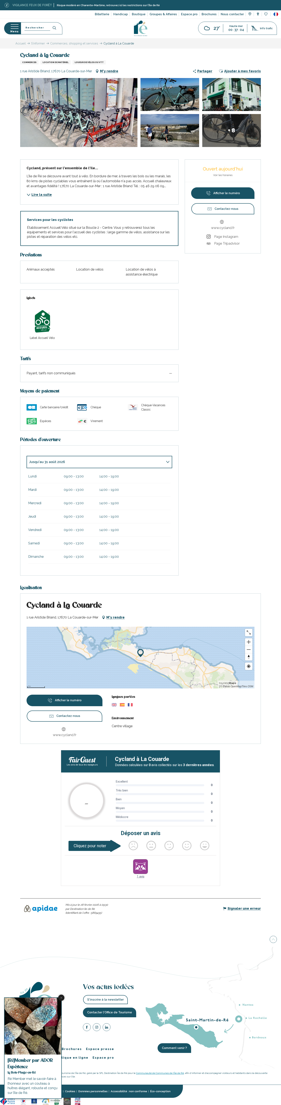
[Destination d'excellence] (23, 1101)
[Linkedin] (106, 1028)
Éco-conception (160, 1091)
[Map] (250, 14)
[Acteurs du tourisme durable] (102, 1101)
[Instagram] (97, 1028)
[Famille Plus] (46, 1101)
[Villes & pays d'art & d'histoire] (77, 1101)
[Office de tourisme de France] (8, 1101)
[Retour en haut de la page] (273, 940)
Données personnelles (93, 1091)
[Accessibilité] (258, 14)
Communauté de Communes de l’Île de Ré (160, 1073)
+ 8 (231, 130)
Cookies (70, 1091)
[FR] (276, 14)
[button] (276, 14)
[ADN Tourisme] (90, 1101)
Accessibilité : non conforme (129, 1091)
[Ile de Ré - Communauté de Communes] (67, 1101)
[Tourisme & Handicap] (34, 1101)
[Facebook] (87, 1028)
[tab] (95, 462)
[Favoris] (266, 14)
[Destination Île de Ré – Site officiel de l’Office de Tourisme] (141, 28)
